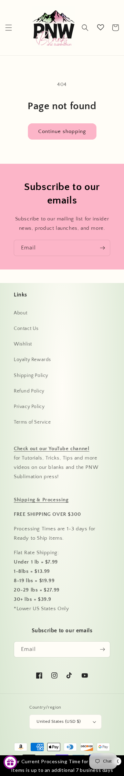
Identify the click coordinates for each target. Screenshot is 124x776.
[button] (8, 27)
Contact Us (26, 328)
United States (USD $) (59, 721)
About (21, 313)
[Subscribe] (102, 248)
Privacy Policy (29, 406)
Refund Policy (29, 391)
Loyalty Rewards (32, 359)
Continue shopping (62, 131)
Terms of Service (32, 422)
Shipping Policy (31, 375)
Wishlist (23, 344)
